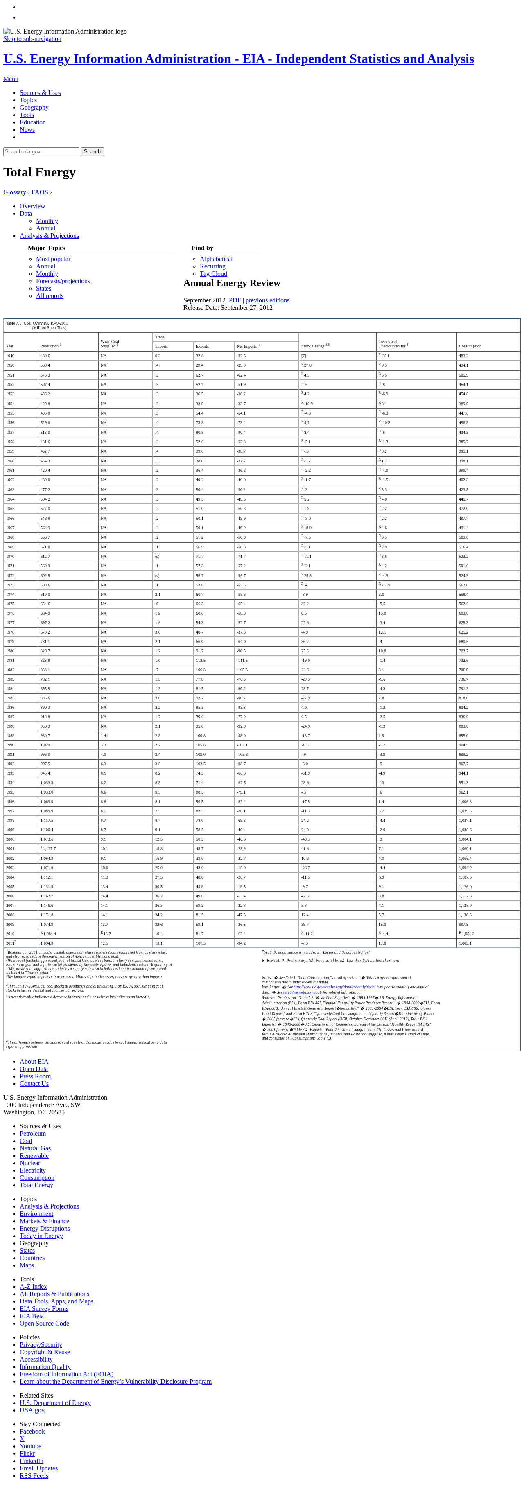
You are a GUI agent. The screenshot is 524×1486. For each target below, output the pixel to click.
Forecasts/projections (63, 280)
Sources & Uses (40, 92)
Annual (45, 228)
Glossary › (16, 192)
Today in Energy (41, 1235)
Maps (27, 1265)
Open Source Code (44, 1323)
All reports (49, 295)
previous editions (267, 300)
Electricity (33, 1170)
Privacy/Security (41, 1344)
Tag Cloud (213, 273)
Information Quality (45, 1366)
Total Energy (36, 1185)
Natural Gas (35, 1148)
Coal (26, 1140)
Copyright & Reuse (45, 1351)
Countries (32, 1257)
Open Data (34, 1068)
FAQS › (42, 192)
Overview (32, 206)
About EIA (34, 1061)
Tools (27, 114)
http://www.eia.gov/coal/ (302, 992)
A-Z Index (33, 1286)
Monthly (47, 220)
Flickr (27, 1453)
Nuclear (30, 1162)
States (43, 288)
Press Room (35, 1076)
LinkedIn (31, 1460)
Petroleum (33, 1133)
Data (26, 213)
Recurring (213, 266)
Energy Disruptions (45, 1228)
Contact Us (34, 1083)
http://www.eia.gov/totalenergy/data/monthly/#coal (335, 987)
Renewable (34, 1155)
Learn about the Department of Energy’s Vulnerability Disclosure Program (116, 1381)
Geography (34, 107)
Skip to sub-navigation (32, 38)
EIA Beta (32, 1315)
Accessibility (36, 1359)
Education (33, 122)
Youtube (30, 1446)
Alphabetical (216, 258)
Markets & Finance (44, 1221)
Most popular (53, 258)
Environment (36, 1213)
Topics (28, 100)
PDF (235, 300)
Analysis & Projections (49, 235)
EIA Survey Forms (44, 1308)
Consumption (37, 1177)
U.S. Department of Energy (55, 1402)
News (27, 129)
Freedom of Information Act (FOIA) (66, 1374)
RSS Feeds (34, 1475)
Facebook (32, 1431)
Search (92, 152)
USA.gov (32, 1410)
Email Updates (39, 1468)
